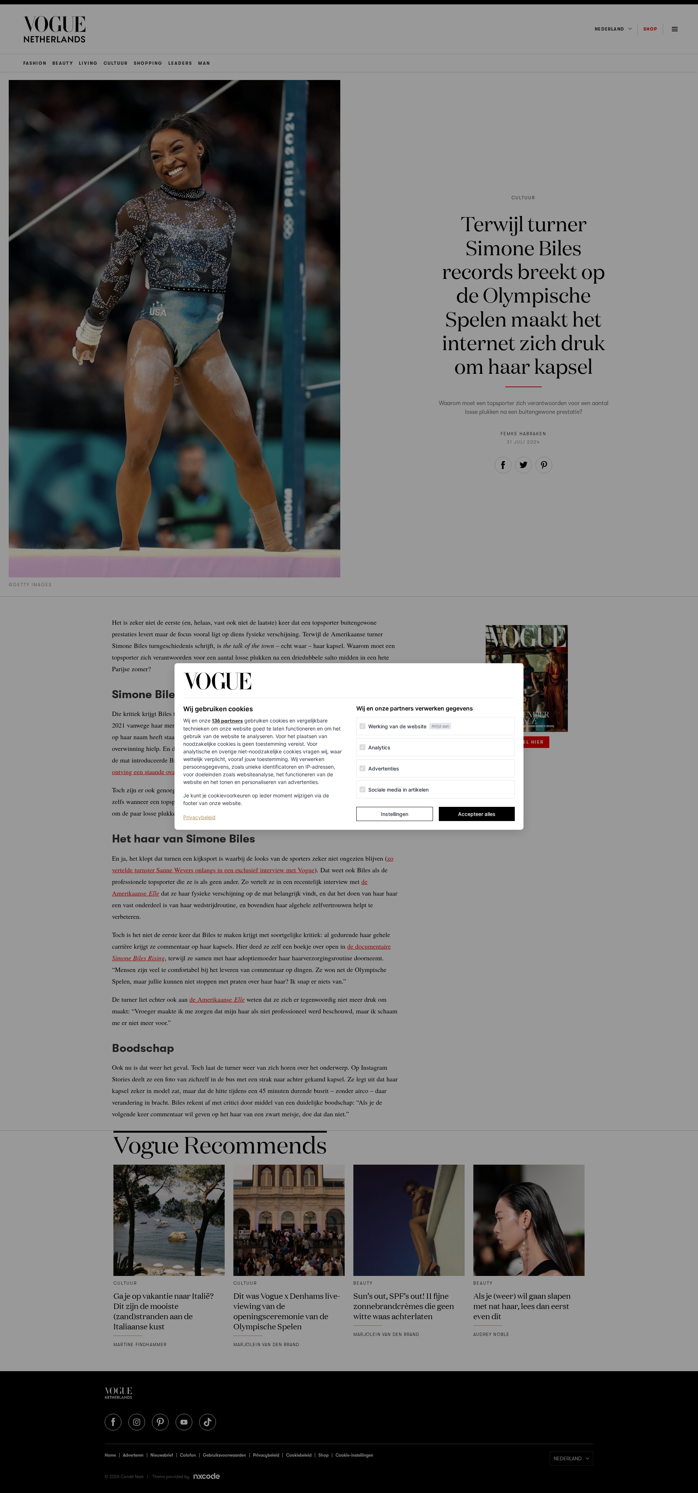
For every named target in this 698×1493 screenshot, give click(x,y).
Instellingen (394, 814)
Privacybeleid (199, 817)
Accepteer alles (477, 814)
